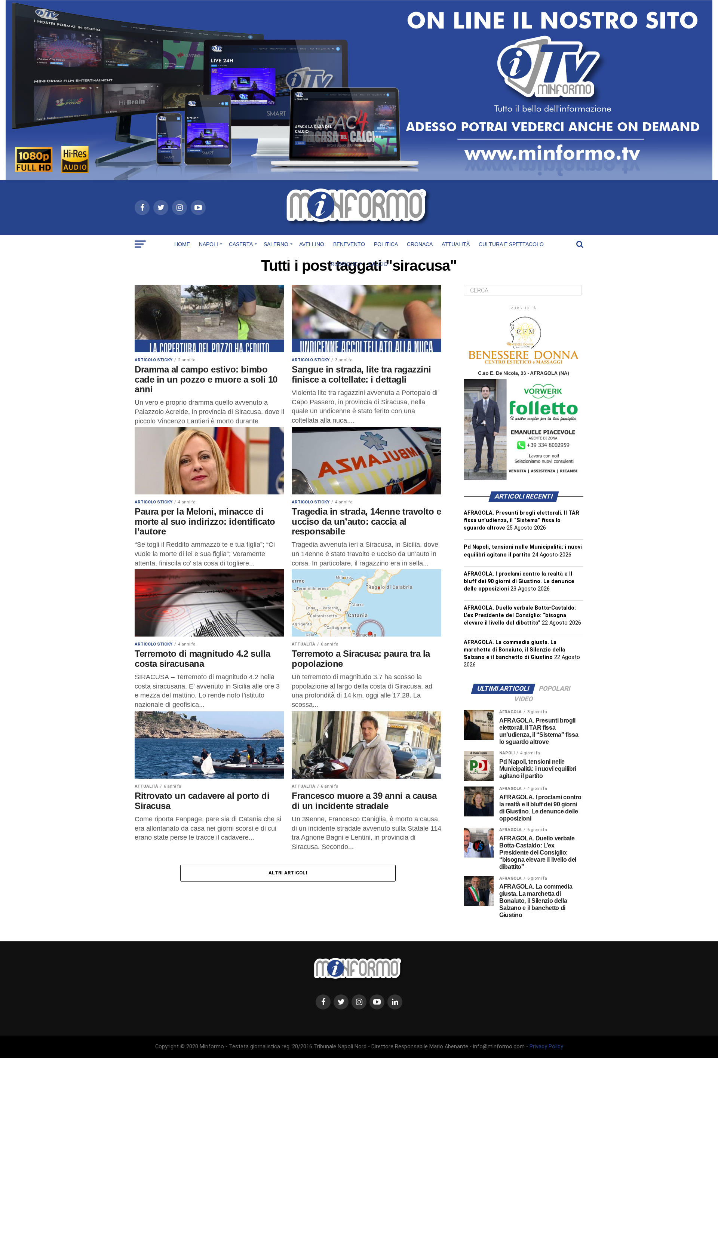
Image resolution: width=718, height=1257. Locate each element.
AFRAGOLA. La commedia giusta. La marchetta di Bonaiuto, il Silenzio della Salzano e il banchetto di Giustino (514, 649)
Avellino (311, 244)
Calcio (378, 264)
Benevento (349, 244)
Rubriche (344, 264)
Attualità (456, 244)
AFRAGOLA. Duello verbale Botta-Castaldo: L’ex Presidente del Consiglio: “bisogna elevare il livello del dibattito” (520, 615)
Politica (386, 244)
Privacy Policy (546, 1046)
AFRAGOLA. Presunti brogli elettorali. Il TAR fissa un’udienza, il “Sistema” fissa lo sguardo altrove (521, 520)
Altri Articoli (288, 873)
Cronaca (420, 244)
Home (182, 244)
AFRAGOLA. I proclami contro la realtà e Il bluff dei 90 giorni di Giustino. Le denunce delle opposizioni (519, 581)
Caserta (241, 244)
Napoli (208, 244)
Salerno (276, 244)
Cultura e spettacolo (511, 244)
